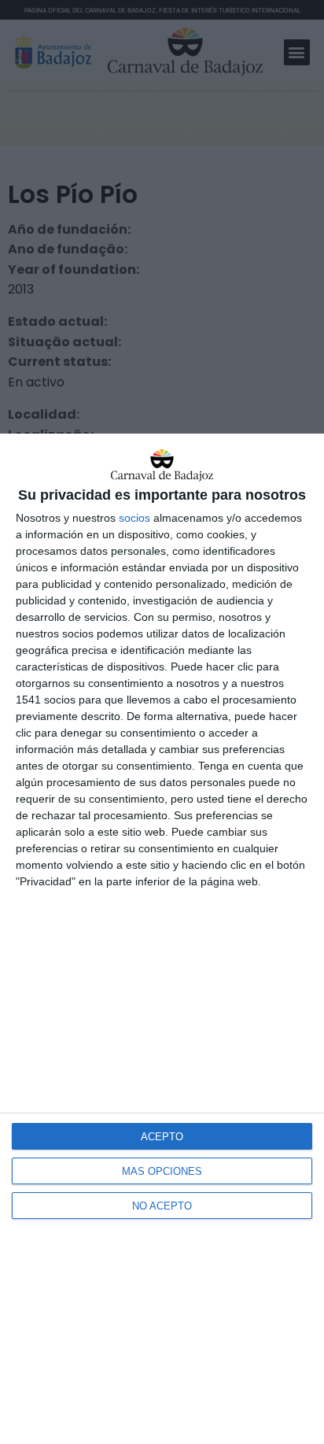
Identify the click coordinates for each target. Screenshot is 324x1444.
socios (134, 517)
